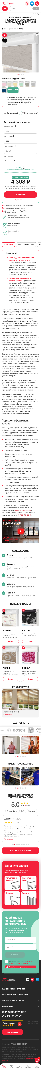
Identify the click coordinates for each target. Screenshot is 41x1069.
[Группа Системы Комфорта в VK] (27, 980)
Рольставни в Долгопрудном (15, 995)
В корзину (20, 194)
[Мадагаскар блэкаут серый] (33, 84)
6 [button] (23, 756)
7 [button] (25, 756)
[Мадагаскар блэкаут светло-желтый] (15, 84)
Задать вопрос (12, 1032)
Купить (10, 641)
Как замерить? (12, 113)
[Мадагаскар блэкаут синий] (4, 90)
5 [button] (22, 756)
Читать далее (8, 839)
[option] (20, 52)
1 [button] (18, 74)
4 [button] (23, 74)
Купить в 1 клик (20, 200)
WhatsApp (31, 811)
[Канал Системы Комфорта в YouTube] (32, 980)
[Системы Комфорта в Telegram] (37, 980)
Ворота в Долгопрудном (13, 1000)
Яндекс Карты (12, 811)
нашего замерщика (23, 510)
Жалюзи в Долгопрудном (13, 989)
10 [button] (28, 844)
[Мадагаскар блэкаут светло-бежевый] (10, 84)
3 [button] (21, 74)
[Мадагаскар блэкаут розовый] (4, 84)
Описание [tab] (8, 244)
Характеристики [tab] (26, 244)
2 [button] (19, 74)
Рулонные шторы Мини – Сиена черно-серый (29, 634)
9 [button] (26, 844)
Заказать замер (27, 3)
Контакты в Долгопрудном (14, 1012)
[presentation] (20, 131)
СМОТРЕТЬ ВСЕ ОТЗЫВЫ (20, 851)
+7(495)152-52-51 (24, 515)
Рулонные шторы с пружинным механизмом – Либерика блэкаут (11, 635)
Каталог (5, 8)
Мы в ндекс (25, 806)
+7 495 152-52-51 (12, 1016)
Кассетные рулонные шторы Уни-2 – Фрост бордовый (29, 673)
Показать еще (13, 90)
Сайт (22, 811)
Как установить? (31, 113)
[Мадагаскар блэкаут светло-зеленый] (21, 84)
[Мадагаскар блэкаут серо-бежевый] (27, 84)
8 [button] (24, 844)
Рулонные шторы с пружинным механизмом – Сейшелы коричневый (11, 673)
